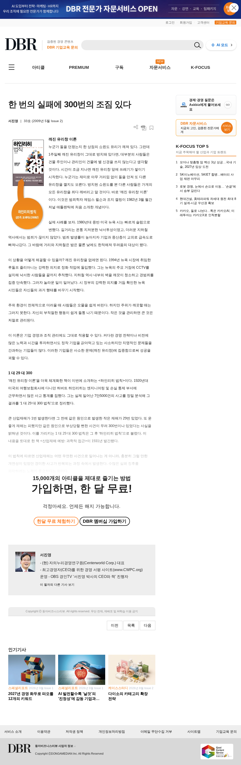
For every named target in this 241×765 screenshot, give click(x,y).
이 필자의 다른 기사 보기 (57, 584)
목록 (131, 625)
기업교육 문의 (225, 22)
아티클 (38, 67)
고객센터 (203, 22)
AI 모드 (222, 45)
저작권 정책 (74, 731)
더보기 (136, 127)
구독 (119, 67)
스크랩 (151, 128)
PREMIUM (79, 67)
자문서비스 (160, 67)
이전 (114, 625)
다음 (147, 625)
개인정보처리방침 (112, 731)
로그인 (170, 22)
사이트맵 (194, 731)
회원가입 (186, 22)
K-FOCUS (200, 67)
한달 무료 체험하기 (56, 521)
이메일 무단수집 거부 (156, 731)
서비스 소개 (13, 731)
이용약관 (43, 731)
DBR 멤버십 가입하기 (104, 521)
